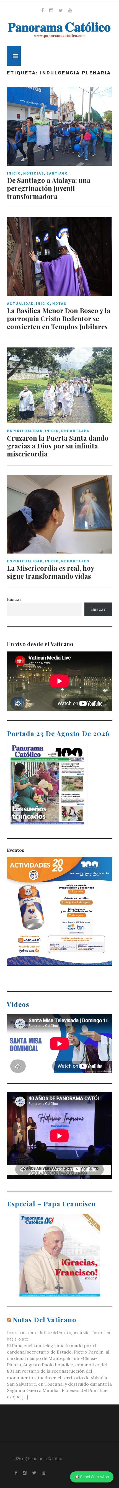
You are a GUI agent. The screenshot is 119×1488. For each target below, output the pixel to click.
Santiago (57, 173)
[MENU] (14, 56)
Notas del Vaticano (44, 1319)
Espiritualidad (25, 431)
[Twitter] (60, 10)
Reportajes (75, 431)
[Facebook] (42, 10)
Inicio (14, 173)
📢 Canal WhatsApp (91, 1477)
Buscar (14, 599)
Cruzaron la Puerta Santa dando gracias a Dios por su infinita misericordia (57, 445)
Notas (59, 304)
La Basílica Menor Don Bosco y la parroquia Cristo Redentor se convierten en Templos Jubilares (58, 318)
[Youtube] (70, 10)
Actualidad (20, 304)
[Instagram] (51, 10)
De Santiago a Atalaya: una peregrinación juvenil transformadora (48, 188)
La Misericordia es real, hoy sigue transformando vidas (50, 571)
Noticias (33, 173)
